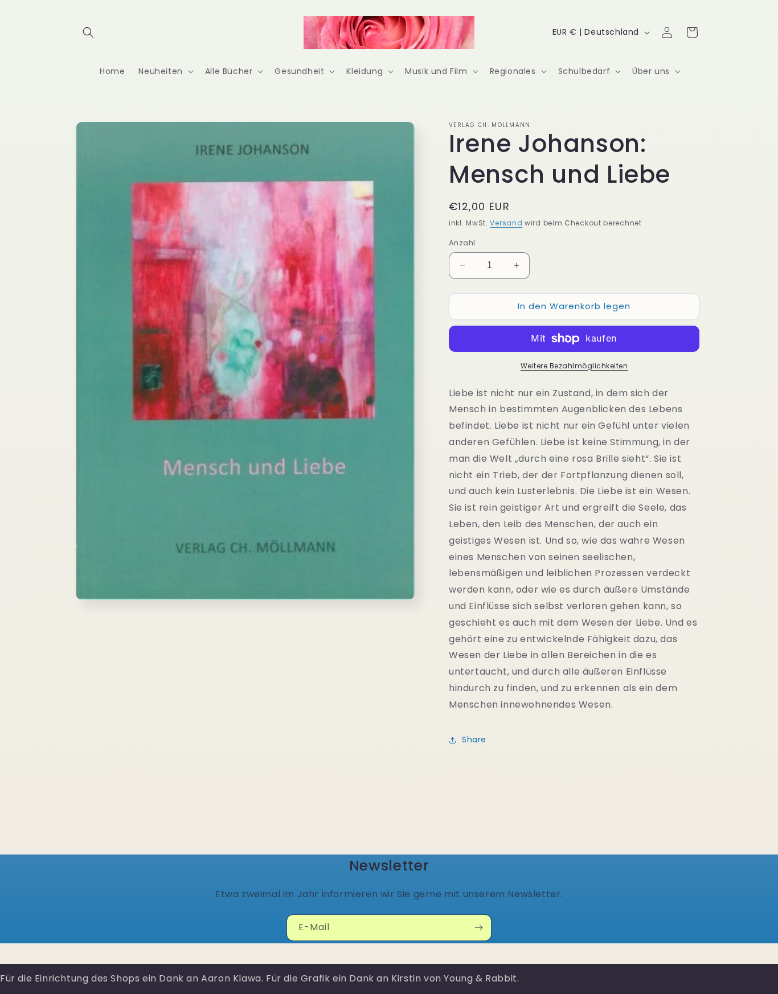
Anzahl (462, 242)
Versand (506, 223)
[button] (88, 32)
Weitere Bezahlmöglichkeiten (574, 366)
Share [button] (474, 739)
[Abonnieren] (478, 927)
